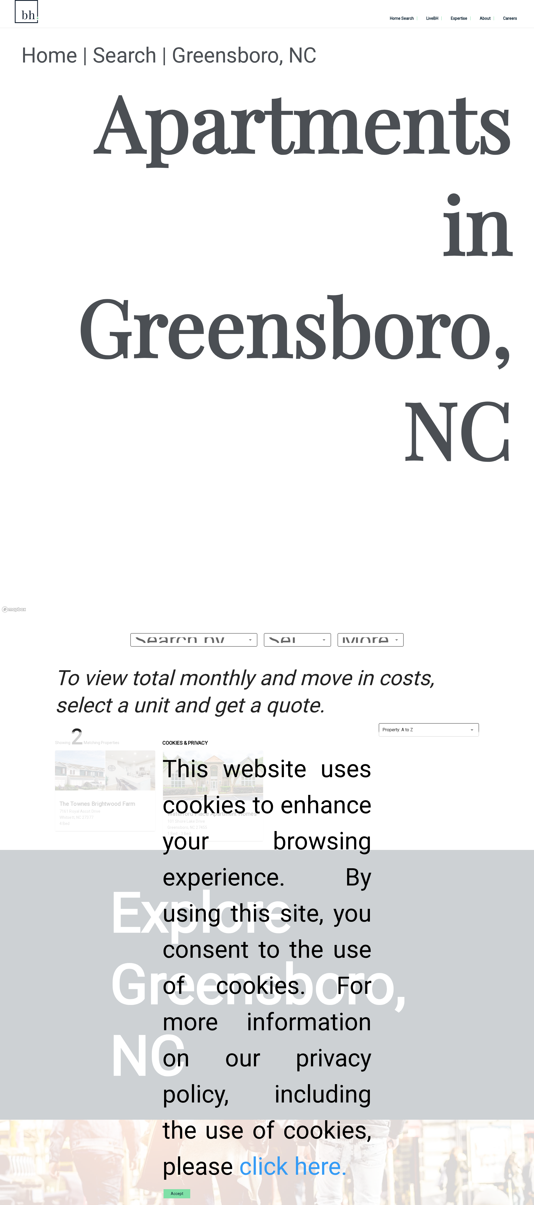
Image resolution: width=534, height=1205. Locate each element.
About (485, 18)
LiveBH (432, 18)
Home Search (402, 18)
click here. (293, 1166)
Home (49, 55)
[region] (267, 547)
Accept (177, 1193)
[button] (297, 640)
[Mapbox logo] (14, 609)
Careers (510, 18)
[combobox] (193, 640)
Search (125, 55)
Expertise (459, 18)
